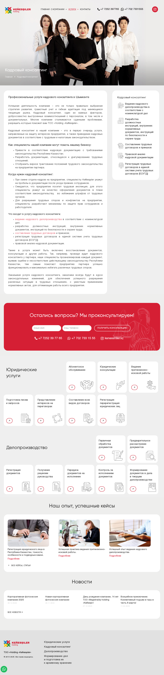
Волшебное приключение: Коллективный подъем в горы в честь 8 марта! (137, 600)
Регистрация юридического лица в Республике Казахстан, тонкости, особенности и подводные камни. (26, 552)
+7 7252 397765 (109, 9)
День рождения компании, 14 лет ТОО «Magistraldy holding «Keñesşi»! (101, 600)
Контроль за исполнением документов (106, 473)
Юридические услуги (57, 642)
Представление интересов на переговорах (46, 403)
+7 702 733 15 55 (83, 338)
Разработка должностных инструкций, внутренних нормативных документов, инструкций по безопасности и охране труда (139, 129)
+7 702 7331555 (134, 9)
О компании (57, 9)
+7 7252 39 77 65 (50, 338)
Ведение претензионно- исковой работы (140, 370)
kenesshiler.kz (114, 338)
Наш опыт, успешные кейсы (82, 506)
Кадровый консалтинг (57, 647)
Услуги (72, 9)
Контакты (85, 9)
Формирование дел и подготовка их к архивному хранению (58, 659)
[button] (72, 387)
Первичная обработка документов (105, 444)
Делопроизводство (56, 651)
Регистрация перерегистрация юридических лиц (110, 403)
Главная (45, 9)
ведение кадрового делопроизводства (38, 219)
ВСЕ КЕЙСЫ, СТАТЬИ (21, 565)
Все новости (14, 612)
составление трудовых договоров (35, 233)
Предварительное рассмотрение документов (140, 444)
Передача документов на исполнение (76, 473)
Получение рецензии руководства (45, 473)
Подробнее (13, 559)
